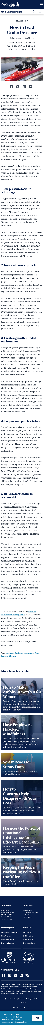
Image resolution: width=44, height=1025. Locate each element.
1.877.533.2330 (6, 919)
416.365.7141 (27, 917)
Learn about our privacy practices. (14, 1022)
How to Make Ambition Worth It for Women (22, 692)
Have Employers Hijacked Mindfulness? (17, 729)
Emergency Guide (29, 943)
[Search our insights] (34, 11)
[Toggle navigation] (41, 4)
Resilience (19, 653)
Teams (37, 653)
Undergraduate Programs (9, 932)
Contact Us (27, 932)
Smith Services (28, 939)
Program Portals (33, 999)
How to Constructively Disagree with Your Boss (19, 795)
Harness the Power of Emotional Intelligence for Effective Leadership (21, 835)
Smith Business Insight (11, 12)
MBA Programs (6, 936)
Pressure (4, 656)
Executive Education (8, 943)
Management (29, 653)
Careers (21, 999)
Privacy (23, 1002)
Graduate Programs (7, 939)
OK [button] (37, 1018)
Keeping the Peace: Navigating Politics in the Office (21, 872)
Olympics (12, 656)
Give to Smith (11, 999)
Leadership (10, 653)
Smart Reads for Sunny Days (17, 764)
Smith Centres (28, 936)
